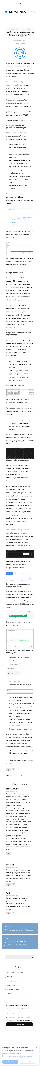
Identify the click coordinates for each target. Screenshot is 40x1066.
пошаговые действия (14, 85)
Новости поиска (12, 981)
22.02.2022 (19, 37)
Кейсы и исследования (20, 30)
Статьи (9, 994)
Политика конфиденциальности (11, 1053)
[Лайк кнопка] (8, 769)
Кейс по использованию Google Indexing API (20, 34)
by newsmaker (19, 40)
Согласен (10, 1062)
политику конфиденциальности (23, 1020)
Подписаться (19, 1024)
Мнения (9, 977)
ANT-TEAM (18, 82)
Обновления (11, 985)
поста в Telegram (12, 287)
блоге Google (11, 481)
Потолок (10, 865)
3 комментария (19, 43)
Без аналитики (27, 1062)
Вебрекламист (13, 789)
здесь (16, 509)
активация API (14, 664)
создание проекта (16, 682)
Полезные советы (13, 989)
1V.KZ (8, 893)
